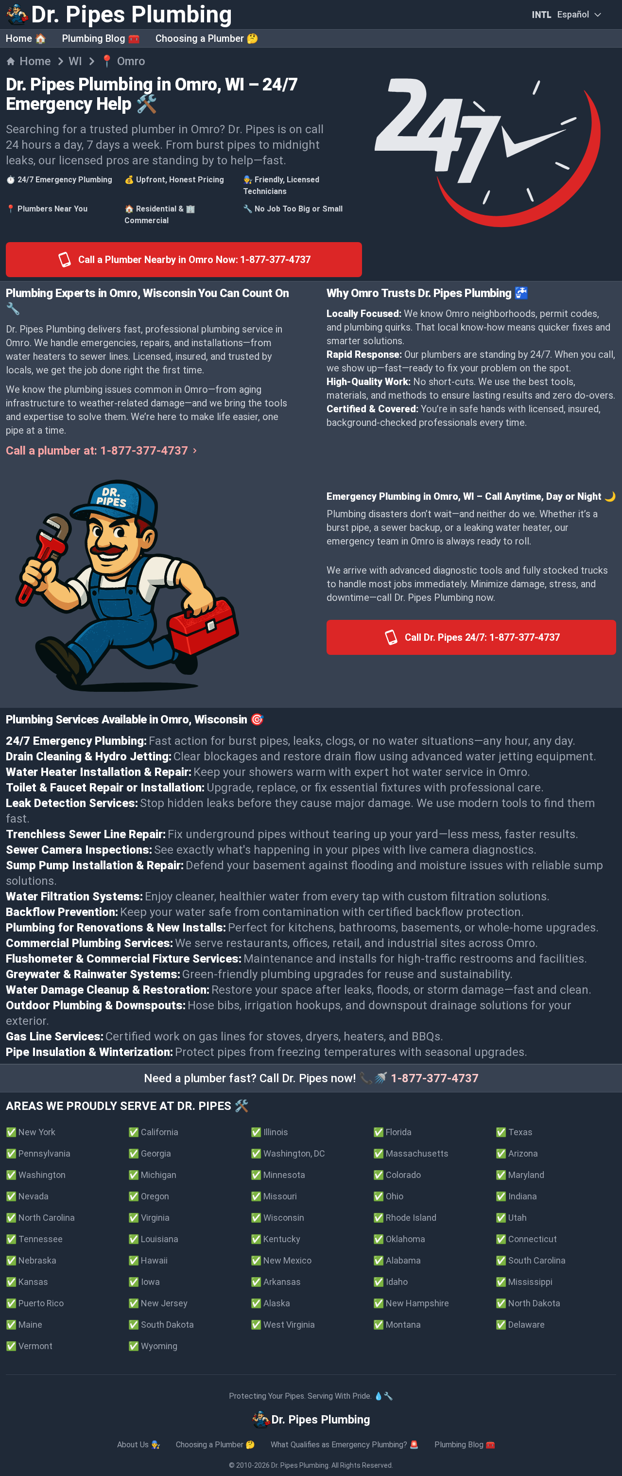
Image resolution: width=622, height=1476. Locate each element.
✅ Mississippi (524, 1282)
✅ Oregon (148, 1196)
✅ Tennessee (34, 1239)
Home (35, 61)
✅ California (153, 1132)
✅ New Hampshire (411, 1303)
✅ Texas (514, 1132)
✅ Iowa (144, 1282)
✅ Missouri (274, 1196)
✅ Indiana (516, 1196)
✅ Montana (397, 1324)
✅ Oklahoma (399, 1239)
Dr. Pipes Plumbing (299, 1465)
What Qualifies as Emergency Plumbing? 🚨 (345, 1444)
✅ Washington (36, 1175)
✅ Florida (392, 1132)
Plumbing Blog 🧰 (101, 38)
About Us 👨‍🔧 (138, 1444)
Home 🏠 (26, 38)
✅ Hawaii (148, 1260)
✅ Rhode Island (404, 1217)
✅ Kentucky (275, 1239)
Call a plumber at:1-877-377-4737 (97, 450)
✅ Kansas (27, 1282)
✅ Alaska (270, 1303)
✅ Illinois (269, 1132)
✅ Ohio (388, 1196)
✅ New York (30, 1132)
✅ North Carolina (40, 1217)
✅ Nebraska (31, 1260)
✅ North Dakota (528, 1303)
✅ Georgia (149, 1153)
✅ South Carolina (531, 1260)
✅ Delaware (520, 1324)
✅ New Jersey (158, 1303)
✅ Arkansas (276, 1282)
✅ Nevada (27, 1196)
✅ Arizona (517, 1153)
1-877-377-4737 (435, 1078)
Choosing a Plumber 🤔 (207, 38)
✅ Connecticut (526, 1239)
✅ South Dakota (161, 1324)
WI (75, 61)
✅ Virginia (149, 1217)
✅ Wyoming (152, 1346)
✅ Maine (24, 1324)
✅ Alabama (397, 1260)
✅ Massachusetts (411, 1153)
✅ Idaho (390, 1282)
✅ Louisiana (153, 1239)
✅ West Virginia (283, 1324)
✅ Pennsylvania (38, 1153)
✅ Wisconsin (277, 1217)
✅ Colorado (397, 1175)
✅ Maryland (520, 1175)
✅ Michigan (152, 1175)
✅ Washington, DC (288, 1153)
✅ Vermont (29, 1346)
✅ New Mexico (281, 1260)
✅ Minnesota (278, 1175)
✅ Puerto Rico (35, 1303)
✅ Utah (511, 1217)
